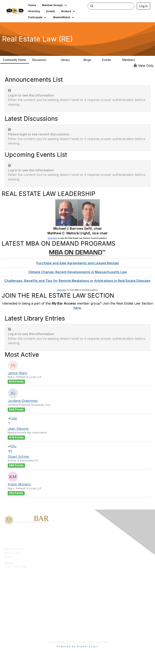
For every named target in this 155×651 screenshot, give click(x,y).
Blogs (89, 60)
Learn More (12, 601)
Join (7, 593)
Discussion (42, 60)
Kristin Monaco (19, 484)
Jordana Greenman (23, 401)
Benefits (10, 597)
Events (108, 60)
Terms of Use (14, 632)
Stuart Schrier (18, 457)
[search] (92, 6)
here (77, 308)
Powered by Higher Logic (77, 646)
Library (68, 60)
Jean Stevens (18, 429)
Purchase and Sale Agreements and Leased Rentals (77, 263)
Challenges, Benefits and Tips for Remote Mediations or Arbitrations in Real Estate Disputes (77, 281)
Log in (143, 6)
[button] (54, 5)
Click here (52, 238)
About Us (11, 628)
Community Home (14, 60)
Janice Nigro (17, 373)
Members (132, 60)
